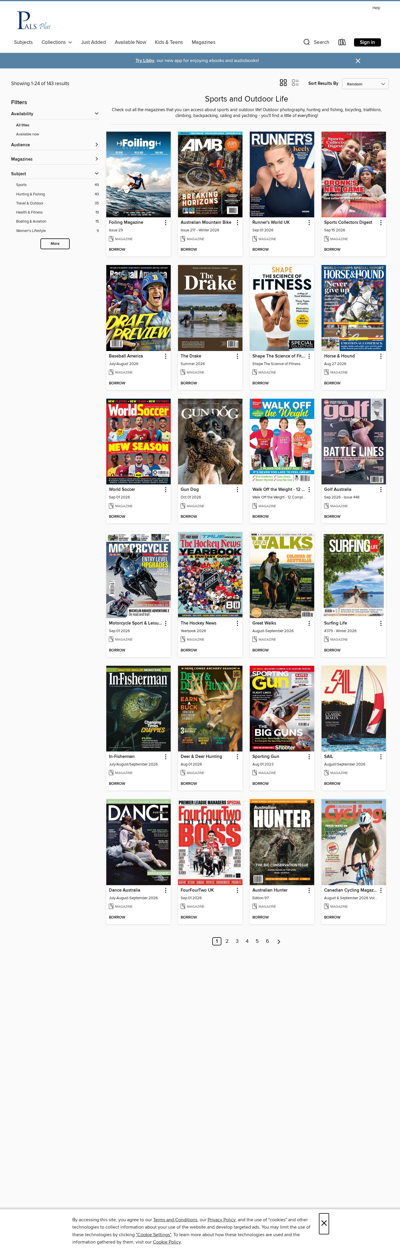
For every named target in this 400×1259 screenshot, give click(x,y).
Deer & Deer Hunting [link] (201, 756)
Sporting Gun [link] (265, 756)
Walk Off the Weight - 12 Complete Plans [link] (279, 489)
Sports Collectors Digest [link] (348, 222)
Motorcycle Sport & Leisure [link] (136, 623)
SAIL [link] (328, 756)
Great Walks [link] (264, 623)
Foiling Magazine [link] (126, 222)
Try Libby (145, 61)
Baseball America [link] (126, 356)
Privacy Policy (221, 1220)
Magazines (204, 42)
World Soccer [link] (122, 489)
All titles (22, 125)
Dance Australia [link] (124, 890)
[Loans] (342, 43)
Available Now (130, 42)
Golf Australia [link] (337, 489)
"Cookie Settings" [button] (153, 1235)
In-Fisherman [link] (122, 756)
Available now (27, 134)
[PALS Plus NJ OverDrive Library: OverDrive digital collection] (34, 20)
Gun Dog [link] (190, 489)
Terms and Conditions (175, 1220)
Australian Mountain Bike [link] (206, 222)
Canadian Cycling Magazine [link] (351, 890)
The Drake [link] (191, 356)
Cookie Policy (167, 1242)
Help (376, 8)
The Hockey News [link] (198, 623)
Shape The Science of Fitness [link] (279, 356)
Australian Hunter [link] (270, 890)
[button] (316, 43)
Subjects (23, 42)
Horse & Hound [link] (339, 356)
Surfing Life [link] (335, 623)
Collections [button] (55, 42)
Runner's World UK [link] (271, 222)
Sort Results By (323, 83)
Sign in (367, 42)
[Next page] (279, 941)
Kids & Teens (169, 42)
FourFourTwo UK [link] (197, 890)
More (55, 243)
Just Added (93, 42)
